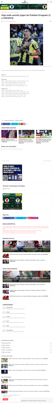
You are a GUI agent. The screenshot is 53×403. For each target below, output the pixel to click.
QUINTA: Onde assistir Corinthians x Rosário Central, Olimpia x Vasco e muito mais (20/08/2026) (27, 261)
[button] (2, 2)
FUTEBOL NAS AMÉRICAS (12, 12)
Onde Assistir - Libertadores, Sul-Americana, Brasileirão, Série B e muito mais (30, 400)
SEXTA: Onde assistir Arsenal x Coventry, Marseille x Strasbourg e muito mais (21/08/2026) (29, 254)
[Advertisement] (26, 109)
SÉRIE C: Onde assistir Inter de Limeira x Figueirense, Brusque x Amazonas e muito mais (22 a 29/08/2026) (27, 365)
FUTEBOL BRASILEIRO (26, 343)
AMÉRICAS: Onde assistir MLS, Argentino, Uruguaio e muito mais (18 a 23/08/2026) (9, 140)
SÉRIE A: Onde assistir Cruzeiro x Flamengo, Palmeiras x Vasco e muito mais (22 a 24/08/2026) (28, 358)
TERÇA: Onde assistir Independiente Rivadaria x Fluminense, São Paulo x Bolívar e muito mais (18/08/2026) (27, 380)
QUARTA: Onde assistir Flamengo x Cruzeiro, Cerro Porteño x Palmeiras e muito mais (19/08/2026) (28, 291)
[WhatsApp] (19, 124)
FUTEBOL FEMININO (26, 347)
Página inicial (3, 12)
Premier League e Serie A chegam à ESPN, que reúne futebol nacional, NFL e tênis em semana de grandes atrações (26, 226)
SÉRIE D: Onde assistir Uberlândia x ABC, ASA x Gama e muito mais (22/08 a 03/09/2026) (27, 370)
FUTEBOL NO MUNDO (26, 352)
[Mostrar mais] (27, 124)
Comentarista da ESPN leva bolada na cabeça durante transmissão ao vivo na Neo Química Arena (22, 230)
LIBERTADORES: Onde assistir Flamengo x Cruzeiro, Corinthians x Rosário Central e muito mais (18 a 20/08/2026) (26, 141)
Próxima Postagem (47, 160)
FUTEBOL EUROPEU (26, 345)
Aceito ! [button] (5, 399)
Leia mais (9, 396)
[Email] (24, 124)
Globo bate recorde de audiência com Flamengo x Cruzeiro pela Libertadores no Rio (19, 233)
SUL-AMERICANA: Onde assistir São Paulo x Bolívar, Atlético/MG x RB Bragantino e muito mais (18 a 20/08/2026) (43, 141)
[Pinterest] (22, 124)
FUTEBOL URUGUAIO (19, 120)
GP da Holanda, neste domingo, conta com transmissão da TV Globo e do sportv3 (19, 231)
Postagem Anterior (6, 160)
